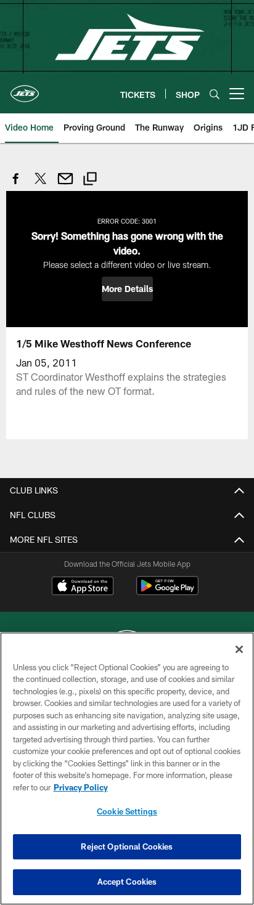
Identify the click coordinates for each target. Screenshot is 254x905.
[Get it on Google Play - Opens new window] (167, 592)
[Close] (239, 649)
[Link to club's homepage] (24, 89)
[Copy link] (90, 180)
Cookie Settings (127, 811)
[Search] (214, 94)
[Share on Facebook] (16, 185)
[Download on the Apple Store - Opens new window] (83, 587)
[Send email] (65, 185)
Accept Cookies (127, 882)
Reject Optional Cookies (127, 846)
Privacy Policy (81, 787)
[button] (127, 289)
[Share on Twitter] (41, 185)
